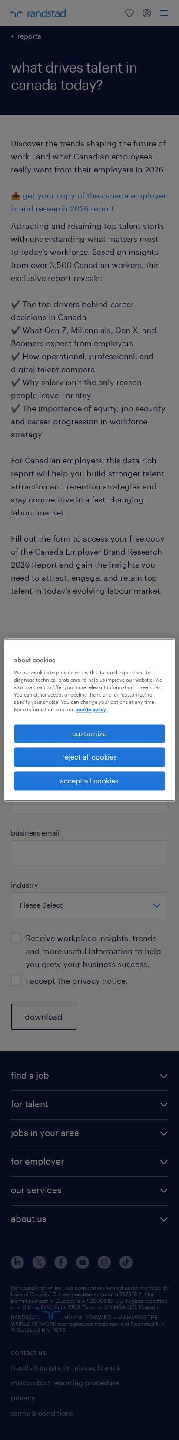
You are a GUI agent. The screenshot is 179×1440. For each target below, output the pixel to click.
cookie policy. (91, 709)
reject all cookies (89, 757)
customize (89, 733)
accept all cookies (89, 780)
